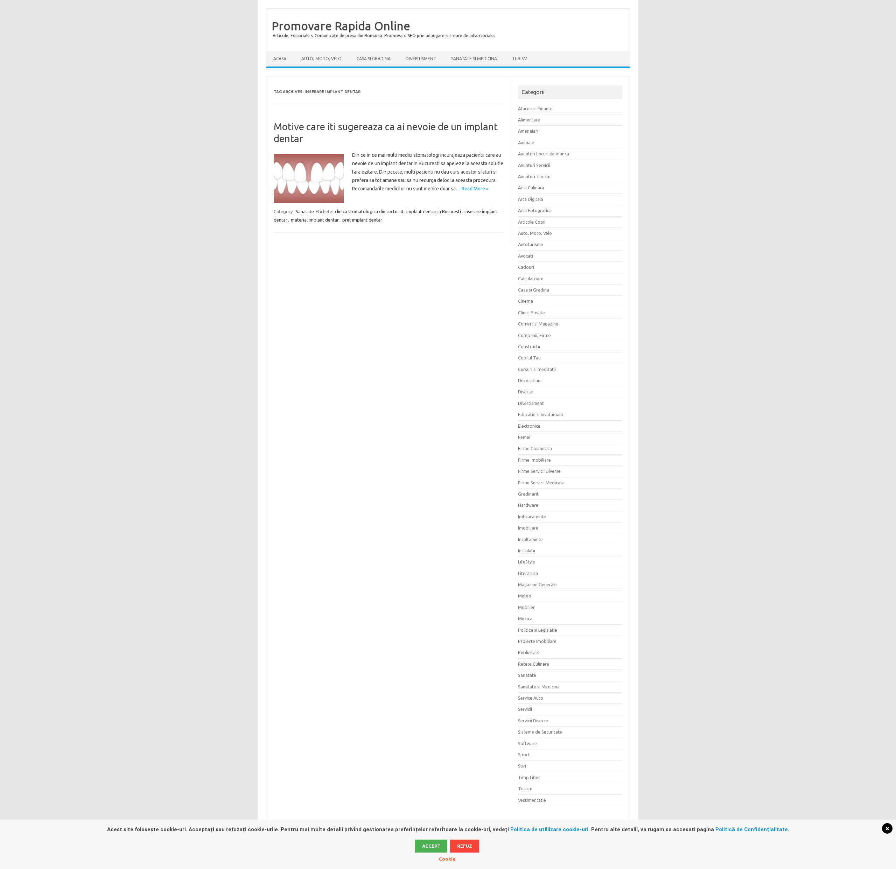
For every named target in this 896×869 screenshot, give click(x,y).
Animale (526, 142)
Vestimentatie (532, 800)
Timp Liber (529, 777)
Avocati (525, 255)
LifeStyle (526, 561)
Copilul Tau (529, 357)
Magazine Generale (537, 584)
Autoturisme (530, 244)
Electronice (529, 425)
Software (527, 743)
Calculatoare (531, 278)
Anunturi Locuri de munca (543, 153)
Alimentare (529, 119)
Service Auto (530, 697)
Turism (519, 58)
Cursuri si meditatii (537, 369)
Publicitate (529, 652)
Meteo (524, 595)
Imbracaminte (532, 516)
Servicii (525, 709)
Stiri (522, 765)
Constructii (529, 346)
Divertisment (421, 58)
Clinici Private (531, 312)
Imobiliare (528, 527)
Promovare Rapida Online (341, 25)
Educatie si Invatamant (541, 414)
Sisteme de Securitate (540, 731)
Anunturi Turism (534, 176)
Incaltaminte (530, 539)
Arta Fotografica (535, 210)
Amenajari (528, 130)
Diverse (525, 391)
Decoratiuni (529, 380)
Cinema (525, 301)
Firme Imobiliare (534, 459)
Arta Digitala (530, 199)
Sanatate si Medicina (474, 58)
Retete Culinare (533, 663)
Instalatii (526, 550)
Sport (524, 754)
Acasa (279, 58)
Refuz (464, 845)
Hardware (528, 505)
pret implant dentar (362, 219)
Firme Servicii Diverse (539, 471)
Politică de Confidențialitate (751, 829)
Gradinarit (528, 493)
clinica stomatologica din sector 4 (369, 211)
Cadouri (526, 267)
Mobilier (526, 607)
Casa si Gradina (374, 58)
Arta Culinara (531, 187)
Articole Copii (531, 221)
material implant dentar (315, 219)
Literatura (528, 573)
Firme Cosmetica (535, 448)
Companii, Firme (534, 335)
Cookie (447, 858)
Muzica (525, 618)
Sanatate (304, 211)
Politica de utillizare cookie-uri (549, 829)
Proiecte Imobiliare (537, 641)
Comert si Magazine (538, 323)
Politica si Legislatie (537, 630)
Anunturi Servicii (534, 165)
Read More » (475, 188)
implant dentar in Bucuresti (433, 211)
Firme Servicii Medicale (541, 482)
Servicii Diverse (533, 720)
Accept (431, 845)
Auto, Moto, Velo (321, 58)
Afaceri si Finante (535, 108)
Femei (524, 437)
